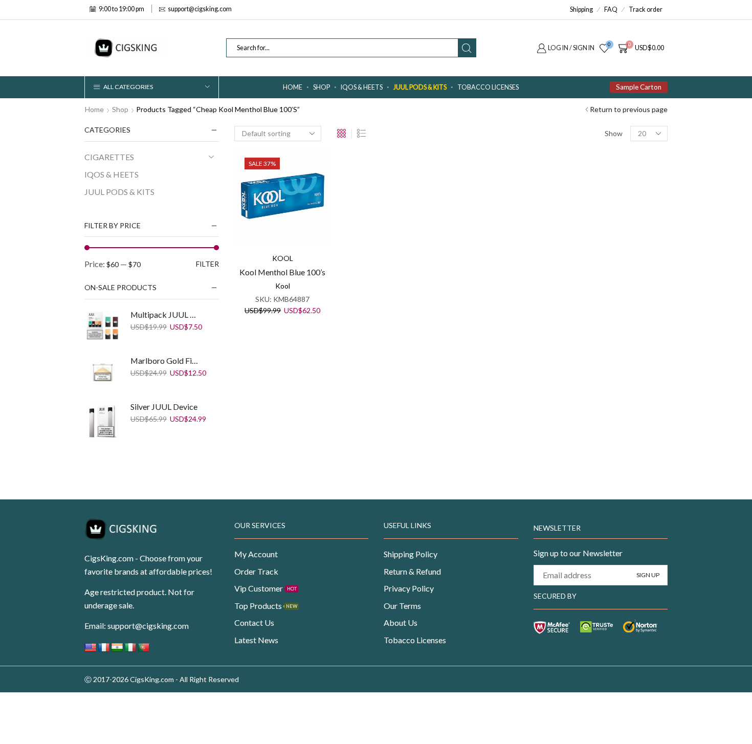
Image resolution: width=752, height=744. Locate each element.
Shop (120, 109)
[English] (90, 650)
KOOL (282, 258)
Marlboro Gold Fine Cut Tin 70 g (165, 360)
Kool (282, 285)
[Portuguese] (144, 650)
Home (292, 87)
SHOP (321, 87)
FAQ (610, 9)
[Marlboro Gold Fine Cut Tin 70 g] (102, 373)
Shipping (581, 9)
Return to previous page (629, 109)
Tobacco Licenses (488, 87)
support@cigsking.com (148, 625)
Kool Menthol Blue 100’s (282, 272)
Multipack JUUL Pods (165, 314)
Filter (207, 263)
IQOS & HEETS (362, 87)
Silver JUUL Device (163, 406)
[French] (104, 650)
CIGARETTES (109, 157)
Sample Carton (638, 87)
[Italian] (130, 650)
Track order (645, 9)
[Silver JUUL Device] (102, 421)
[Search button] (467, 48)
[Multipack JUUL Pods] (102, 327)
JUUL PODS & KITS (420, 87)
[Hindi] (117, 650)
